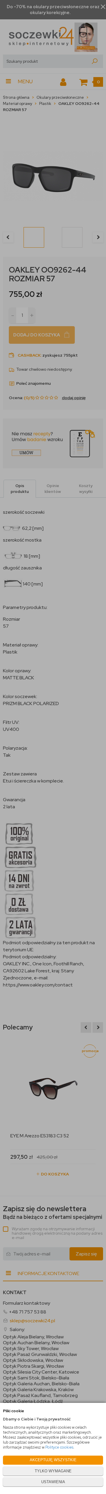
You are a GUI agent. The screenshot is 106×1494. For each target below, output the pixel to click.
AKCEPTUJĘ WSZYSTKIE (53, 1460)
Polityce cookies (59, 1447)
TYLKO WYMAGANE (53, 1471)
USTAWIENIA (53, 1482)
